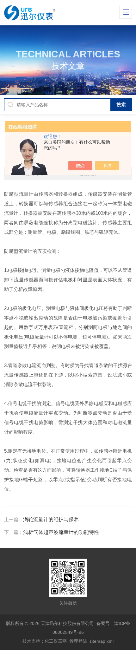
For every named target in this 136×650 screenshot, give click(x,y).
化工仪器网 (56, 641)
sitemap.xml (102, 641)
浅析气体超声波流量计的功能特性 (61, 532)
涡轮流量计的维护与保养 (51, 519)
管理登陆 (78, 641)
